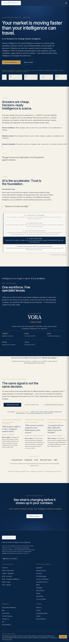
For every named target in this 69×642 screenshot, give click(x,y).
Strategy (48, 471)
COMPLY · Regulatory (8, 573)
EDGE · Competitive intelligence (10, 579)
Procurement (57, 471)
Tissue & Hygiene (41, 599)
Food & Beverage (41, 576)
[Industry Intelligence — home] (11, 3)
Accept (63, 636)
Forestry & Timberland (42, 579)
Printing (38, 593)
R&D (41, 471)
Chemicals (39, 573)
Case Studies (5, 613)
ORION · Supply (6, 582)
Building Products (41, 570)
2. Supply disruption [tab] (31, 404)
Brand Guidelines (41, 619)
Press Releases (6, 624)
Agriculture (39, 567)
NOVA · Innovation (7, 576)
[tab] (34, 217)
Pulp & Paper (39, 596)
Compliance (33, 471)
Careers (38, 610)
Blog (3, 610)
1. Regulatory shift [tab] (12, 404)
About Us (38, 607)
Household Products (42, 582)
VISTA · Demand (6, 585)
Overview (4, 567)
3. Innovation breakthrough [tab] (53, 404)
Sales (27, 471)
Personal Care (40, 590)
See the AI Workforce (11, 62)
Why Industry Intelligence (9, 607)
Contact (38, 616)
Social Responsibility (42, 613)
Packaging (39, 587)
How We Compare (7, 616)
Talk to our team (28, 62)
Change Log (5, 619)
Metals (38, 585)
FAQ (3, 621)
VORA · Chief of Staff (8, 570)
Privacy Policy (8, 639)
